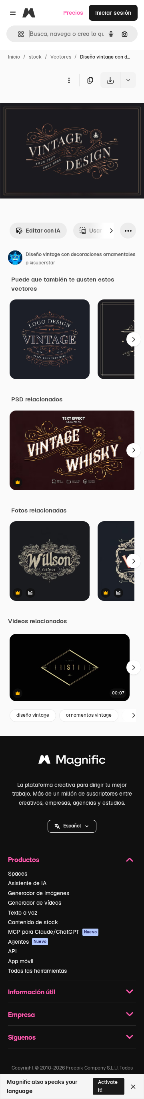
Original (51, 106)
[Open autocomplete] (18, 34)
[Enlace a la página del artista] (15, 258)
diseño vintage (32, 715)
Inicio (14, 57)
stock (35, 57)
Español (72, 826)
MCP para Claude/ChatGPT (52, 931)
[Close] (133, 1086)
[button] (72, 826)
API (12, 951)
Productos (23, 859)
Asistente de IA (27, 883)
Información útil (31, 992)
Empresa (21, 1014)
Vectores (60, 57)
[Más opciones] (69, 80)
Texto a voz (23, 912)
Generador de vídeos (34, 902)
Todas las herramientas (37, 970)
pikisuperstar (40, 263)
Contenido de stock (33, 922)
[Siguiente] (111, 231)
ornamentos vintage (89, 715)
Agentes (27, 941)
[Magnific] (72, 761)
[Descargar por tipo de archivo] (128, 80)
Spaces (17, 873)
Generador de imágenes (38, 893)
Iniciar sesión (113, 12)
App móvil (21, 961)
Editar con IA (43, 230)
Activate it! (108, 1086)
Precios (73, 12)
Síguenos (22, 1037)
